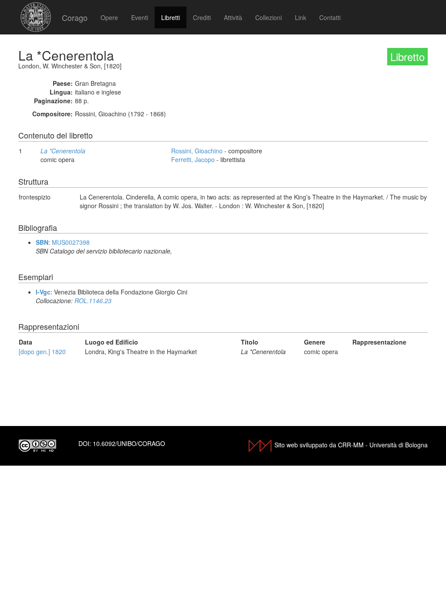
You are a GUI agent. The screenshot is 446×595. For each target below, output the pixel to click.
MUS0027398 (71, 242)
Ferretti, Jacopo (193, 159)
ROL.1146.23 (93, 300)
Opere (109, 17)
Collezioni (268, 17)
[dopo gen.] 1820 (42, 351)
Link (300, 17)
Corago (75, 17)
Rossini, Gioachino (197, 150)
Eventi (139, 17)
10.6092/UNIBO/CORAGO (129, 443)
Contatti (330, 17)
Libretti (170, 17)
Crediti (202, 17)
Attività (233, 17)
